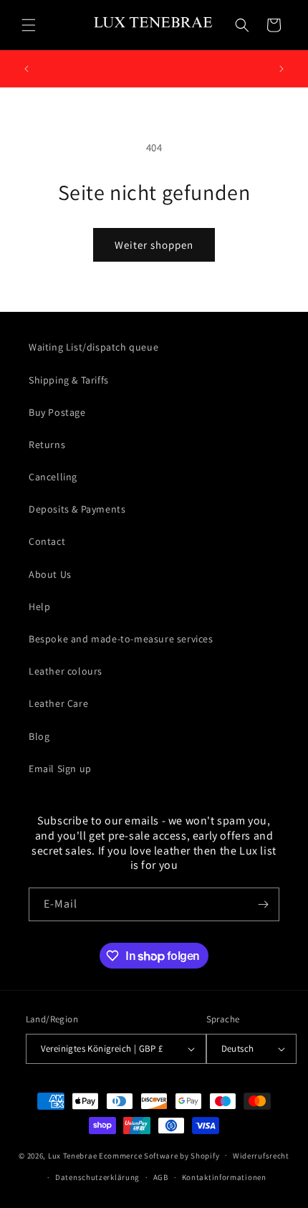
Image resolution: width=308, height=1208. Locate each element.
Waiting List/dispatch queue (93, 347)
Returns (47, 444)
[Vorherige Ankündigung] (26, 69)
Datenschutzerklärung (97, 1177)
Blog (39, 736)
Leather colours (65, 671)
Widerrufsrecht (261, 1156)
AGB (160, 1177)
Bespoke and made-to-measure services (121, 638)
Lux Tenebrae (72, 1155)
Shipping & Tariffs (69, 380)
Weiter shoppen (154, 245)
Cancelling (53, 476)
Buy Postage (57, 412)
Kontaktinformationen (224, 1177)
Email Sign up (60, 768)
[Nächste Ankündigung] (281, 69)
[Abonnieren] (263, 904)
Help (39, 606)
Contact (47, 541)
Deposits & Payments (77, 509)
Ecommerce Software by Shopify (159, 1155)
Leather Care (58, 703)
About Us (50, 574)
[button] (28, 25)
